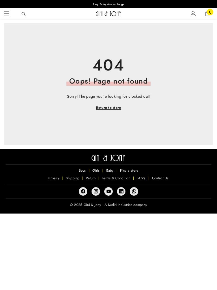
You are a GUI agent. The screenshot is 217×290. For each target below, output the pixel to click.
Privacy (53, 178)
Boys (82, 170)
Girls (95, 170)
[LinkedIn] (121, 191)
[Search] (23, 14)
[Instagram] (96, 191)
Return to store (108, 107)
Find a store (129, 170)
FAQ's (141, 178)
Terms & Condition (116, 178)
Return (91, 178)
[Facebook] (83, 191)
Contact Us (160, 178)
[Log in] (193, 13)
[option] (108, 4)
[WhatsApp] (134, 191)
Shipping (72, 178)
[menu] (6, 13)
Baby (110, 170)
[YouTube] (108, 191)
